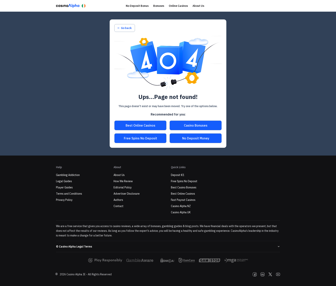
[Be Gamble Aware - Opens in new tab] (141, 260)
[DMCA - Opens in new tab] (167, 260)
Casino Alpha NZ (181, 206)
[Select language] (84, 6)
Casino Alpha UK (181, 212)
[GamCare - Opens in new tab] (186, 260)
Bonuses (158, 6)
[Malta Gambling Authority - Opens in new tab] (236, 260)
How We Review (123, 181)
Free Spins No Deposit (140, 138)
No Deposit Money (195, 138)
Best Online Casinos (140, 125)
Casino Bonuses (195, 125)
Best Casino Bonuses (183, 187)
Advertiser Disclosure (127, 193)
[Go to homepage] (67, 6)
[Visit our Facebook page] (255, 274)
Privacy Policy (64, 200)
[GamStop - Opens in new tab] (209, 260)
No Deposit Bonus (137, 6)
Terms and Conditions (69, 193)
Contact (118, 206)
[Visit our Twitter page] (270, 274)
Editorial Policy (123, 187)
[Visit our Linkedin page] (262, 274)
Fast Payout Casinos (183, 200)
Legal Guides (64, 181)
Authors (118, 200)
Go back (126, 28)
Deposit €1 (177, 175)
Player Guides (64, 187)
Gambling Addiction (68, 175)
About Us (198, 6)
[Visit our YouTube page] (278, 274)
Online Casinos (178, 6)
